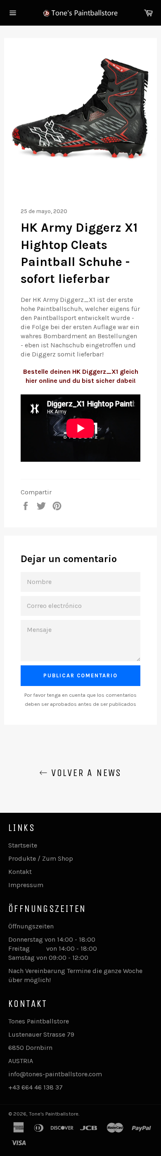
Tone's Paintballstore (53, 1114)
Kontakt (20, 872)
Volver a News (84, 773)
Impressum (25, 885)
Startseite (22, 845)
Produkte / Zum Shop (40, 858)
